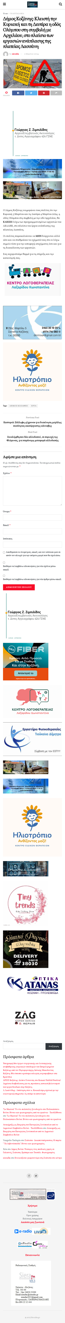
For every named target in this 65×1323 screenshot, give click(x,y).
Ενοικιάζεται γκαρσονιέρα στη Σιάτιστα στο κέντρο (38, 1158)
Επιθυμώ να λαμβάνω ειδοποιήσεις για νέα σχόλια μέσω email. (29, 568)
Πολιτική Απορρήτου (32, 1218)
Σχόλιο (7, 473)
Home (5, 13)
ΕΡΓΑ (33, 406)
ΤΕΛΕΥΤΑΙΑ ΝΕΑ (17, 13)
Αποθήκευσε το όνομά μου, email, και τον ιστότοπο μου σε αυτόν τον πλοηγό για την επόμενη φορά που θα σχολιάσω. (33, 554)
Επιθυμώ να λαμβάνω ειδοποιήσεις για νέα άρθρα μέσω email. (32, 579)
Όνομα (7, 511)
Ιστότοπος (7, 538)
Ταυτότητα (32, 1212)
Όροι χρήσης (32, 1215)
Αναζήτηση (8, 1041)
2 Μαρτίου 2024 (31, 54)
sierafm (15, 54)
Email (7, 525)
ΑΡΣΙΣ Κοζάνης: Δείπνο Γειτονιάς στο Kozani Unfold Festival (32, 1080)
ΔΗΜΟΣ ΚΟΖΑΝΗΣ (19, 406)
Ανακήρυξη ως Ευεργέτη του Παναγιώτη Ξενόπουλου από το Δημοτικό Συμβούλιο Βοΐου (31, 1131)
